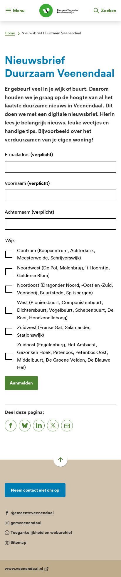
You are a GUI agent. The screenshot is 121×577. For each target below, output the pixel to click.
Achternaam (29, 212)
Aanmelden (21, 383)
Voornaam (27, 183)
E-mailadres (29, 154)
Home (10, 33)
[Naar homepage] (58, 10)
